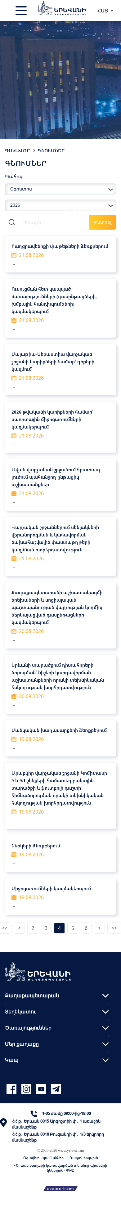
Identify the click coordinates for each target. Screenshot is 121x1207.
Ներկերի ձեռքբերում (35, 845)
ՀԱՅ (103, 10)
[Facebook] (12, 1089)
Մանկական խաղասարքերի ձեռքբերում (59, 730)
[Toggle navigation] (21, 10)
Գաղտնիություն (83, 1157)
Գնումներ (51, 150)
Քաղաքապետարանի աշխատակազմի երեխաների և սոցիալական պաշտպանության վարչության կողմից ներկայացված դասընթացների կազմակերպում (57, 607)
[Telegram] (55, 1089)
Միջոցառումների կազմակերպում (51, 888)
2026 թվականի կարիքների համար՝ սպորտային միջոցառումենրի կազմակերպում (52, 419)
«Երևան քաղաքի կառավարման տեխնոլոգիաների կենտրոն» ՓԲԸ (60, 1168)
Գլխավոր (17, 150)
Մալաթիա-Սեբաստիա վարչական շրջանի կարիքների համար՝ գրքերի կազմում (52, 361)
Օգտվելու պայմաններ (43, 1157)
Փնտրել (102, 222)
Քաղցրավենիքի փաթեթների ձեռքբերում (59, 246)
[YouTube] (42, 1089)
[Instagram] (27, 1089)
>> (114, 928)
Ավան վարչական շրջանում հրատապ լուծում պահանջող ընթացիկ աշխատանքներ (55, 476)
